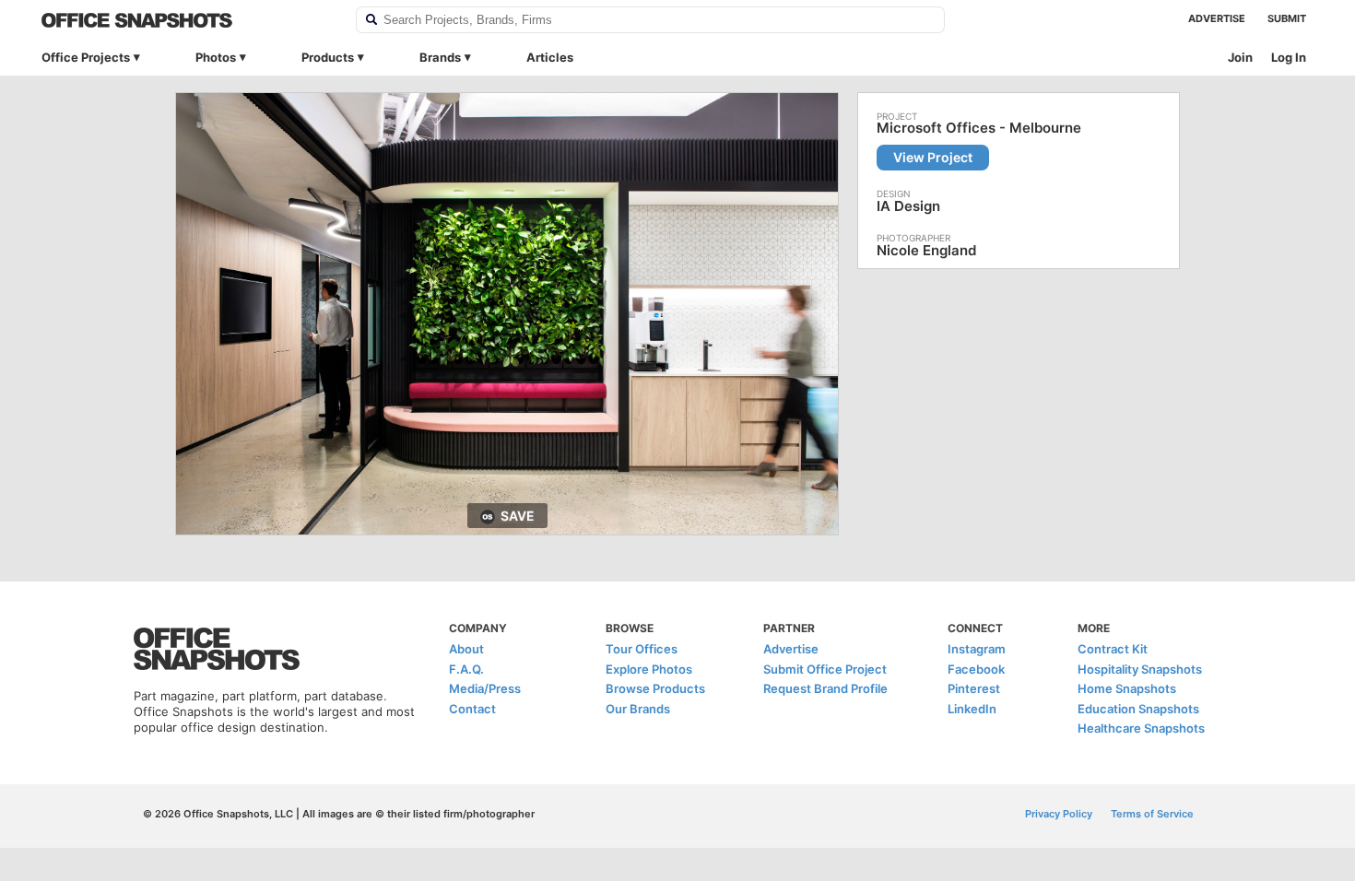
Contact (472, 708)
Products (327, 57)
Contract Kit (1113, 648)
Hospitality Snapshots (1140, 669)
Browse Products (655, 688)
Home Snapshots (1127, 688)
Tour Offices (642, 648)
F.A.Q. (466, 669)
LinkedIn (972, 708)
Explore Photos (649, 669)
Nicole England (926, 250)
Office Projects (85, 57)
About (466, 648)
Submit (1286, 18)
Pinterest (974, 688)
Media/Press (485, 688)
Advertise (1216, 18)
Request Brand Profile (825, 688)
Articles (549, 57)
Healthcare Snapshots (1141, 728)
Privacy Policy (1058, 813)
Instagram (977, 648)
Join (1240, 57)
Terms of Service (1152, 813)
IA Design (908, 206)
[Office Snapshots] (186, 20)
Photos (215, 57)
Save (518, 515)
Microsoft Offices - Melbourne (979, 128)
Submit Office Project (825, 669)
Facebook (976, 669)
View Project (932, 157)
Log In (1288, 57)
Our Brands (638, 708)
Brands (440, 57)
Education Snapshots (1138, 708)
